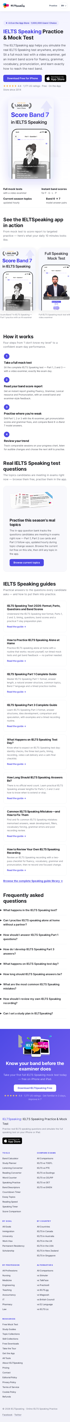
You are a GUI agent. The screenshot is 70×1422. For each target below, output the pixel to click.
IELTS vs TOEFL (44, 1163)
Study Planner (9, 1163)
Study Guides (9, 1329)
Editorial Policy (9, 1377)
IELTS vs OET (43, 1182)
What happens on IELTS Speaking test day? (31, 963)
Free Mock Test (10, 1324)
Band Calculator (10, 1158)
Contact (6, 1372)
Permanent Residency (13, 1246)
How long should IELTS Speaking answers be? (32, 974)
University (7, 1236)
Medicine (7, 1280)
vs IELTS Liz (43, 1309)
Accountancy (9, 1295)
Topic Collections (11, 1334)
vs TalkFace (43, 1280)
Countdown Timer (11, 1192)
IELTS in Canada (45, 1231)
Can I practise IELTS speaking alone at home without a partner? (31, 922)
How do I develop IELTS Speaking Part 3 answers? (28, 951)
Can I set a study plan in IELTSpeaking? (28, 1013)
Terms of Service (10, 1387)
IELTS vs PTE (43, 1168)
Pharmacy (7, 1304)
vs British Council (45, 1299)
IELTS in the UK (44, 1241)
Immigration (8, 1231)
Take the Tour (9, 1348)
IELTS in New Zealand (47, 1250)
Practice (53, 5)
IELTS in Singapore (46, 1255)
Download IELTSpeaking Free (35, 1088)
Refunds (6, 1396)
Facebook (7, 1414)
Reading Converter (11, 1172)
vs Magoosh (43, 1295)
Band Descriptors (11, 1187)
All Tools (6, 1358)
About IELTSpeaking (12, 1363)
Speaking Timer (10, 1206)
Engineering (8, 1285)
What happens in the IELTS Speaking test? (30, 910)
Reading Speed (10, 1201)
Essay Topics (8, 1197)
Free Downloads (10, 1343)
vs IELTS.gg (43, 1290)
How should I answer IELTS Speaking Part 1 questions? (30, 937)
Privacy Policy (9, 1382)
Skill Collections (10, 1338)
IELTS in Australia (45, 1236)
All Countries (43, 1226)
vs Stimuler (42, 1275)
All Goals (6, 1226)
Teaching (7, 1290)
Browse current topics (27, 562)
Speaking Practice (11, 1182)
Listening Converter (12, 1168)
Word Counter (9, 1177)
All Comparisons (45, 1158)
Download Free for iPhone (22, 78)
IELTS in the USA (45, 1246)
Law (4, 1309)
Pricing (5, 1367)
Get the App (8, 1353)
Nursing (6, 1275)
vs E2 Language (45, 1304)
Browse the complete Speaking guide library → (33, 880)
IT (3, 1299)
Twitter (17, 1414)
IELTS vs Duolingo (46, 1172)
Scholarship (8, 1250)
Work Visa (7, 1241)
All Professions (9, 1270)
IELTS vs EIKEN (44, 1187)
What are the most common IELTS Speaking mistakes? (31, 986)
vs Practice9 (43, 1285)
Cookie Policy (9, 1392)
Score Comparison (11, 1211)
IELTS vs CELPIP (45, 1177)
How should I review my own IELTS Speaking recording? (32, 1001)
